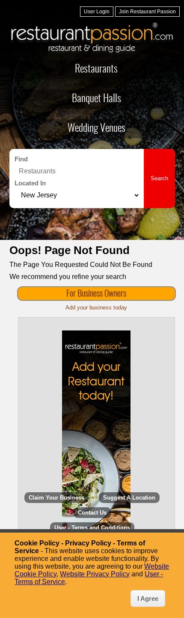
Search (159, 178)
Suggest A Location (129, 497)
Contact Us (92, 512)
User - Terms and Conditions (92, 527)
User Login (97, 12)
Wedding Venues (96, 129)
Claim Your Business (56, 497)
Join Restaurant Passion (147, 12)
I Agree (147, 598)
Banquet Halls (96, 99)
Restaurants (96, 69)
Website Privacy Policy (95, 574)
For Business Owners (96, 294)
